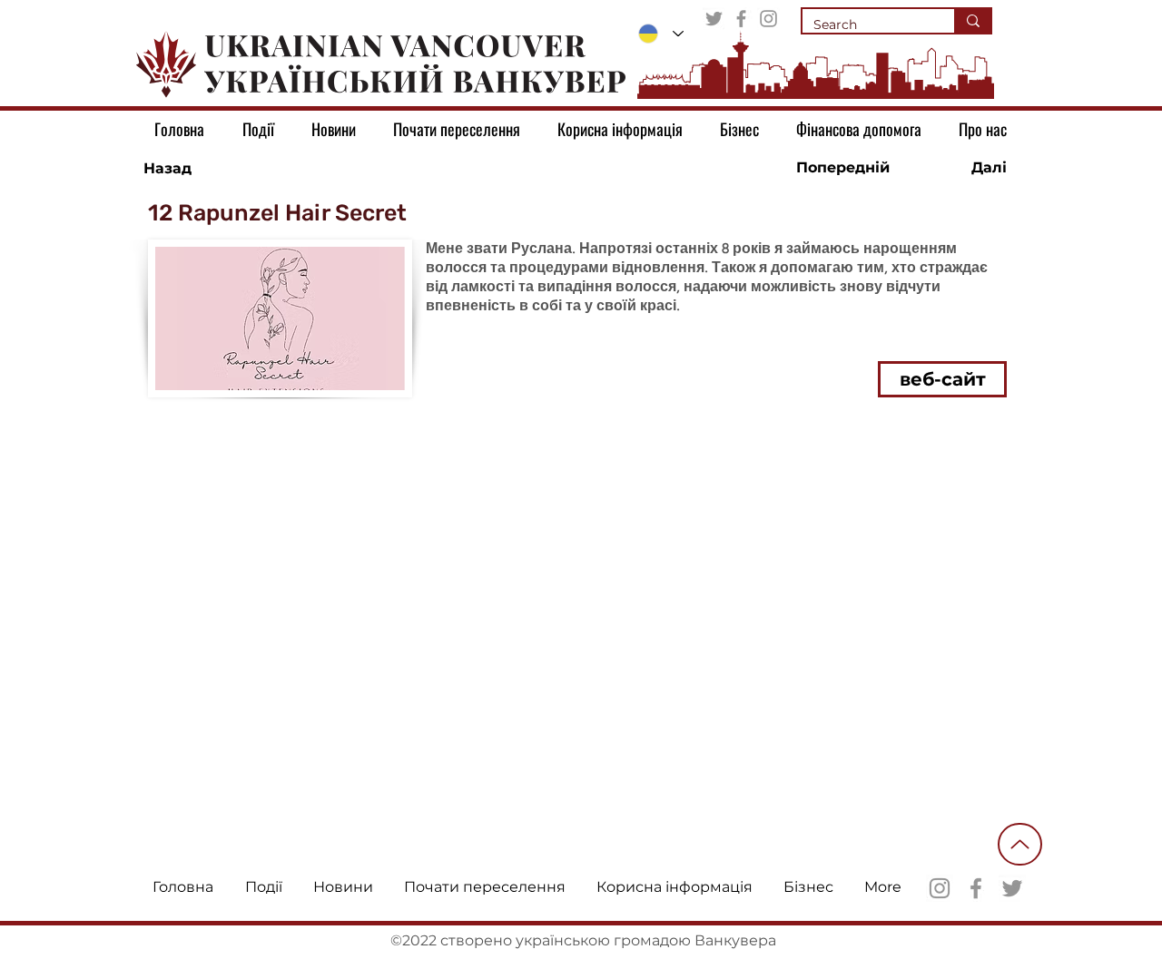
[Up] (1020, 844)
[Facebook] (741, 18)
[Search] (972, 21)
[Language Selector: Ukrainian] (660, 34)
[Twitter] (714, 18)
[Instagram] (768, 18)
